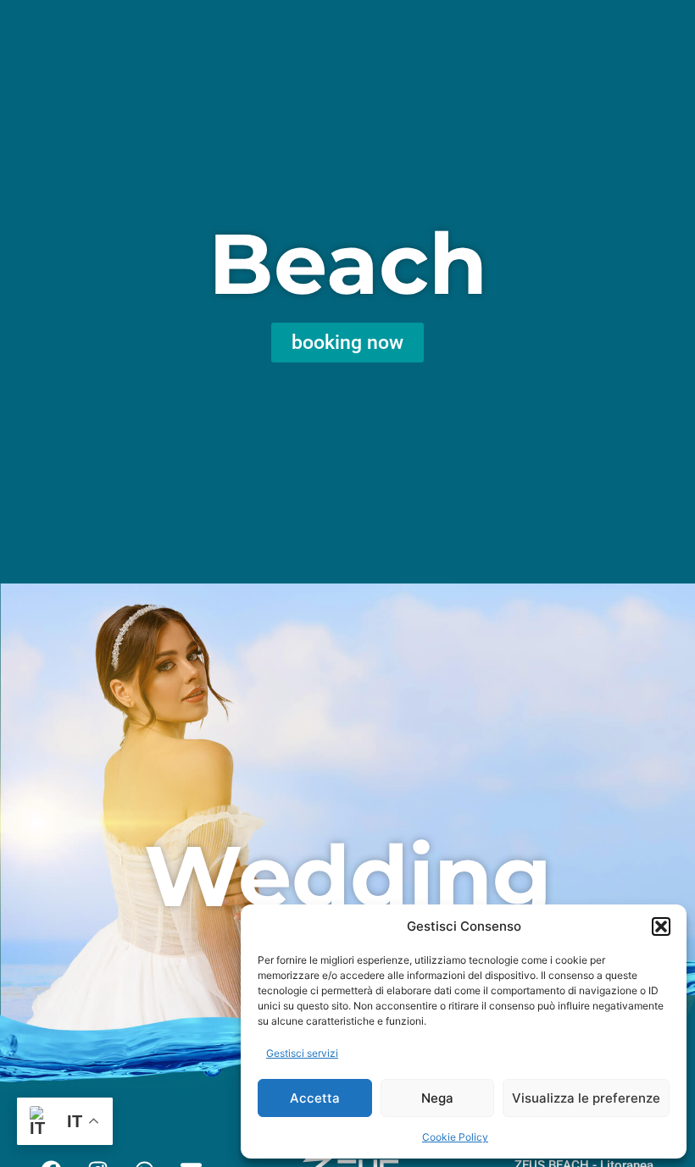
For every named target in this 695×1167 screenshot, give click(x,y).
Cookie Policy (455, 1137)
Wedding (348, 875)
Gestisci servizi (302, 1053)
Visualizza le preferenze (586, 1098)
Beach (347, 263)
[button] (661, 926)
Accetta (315, 1098)
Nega (437, 1098)
